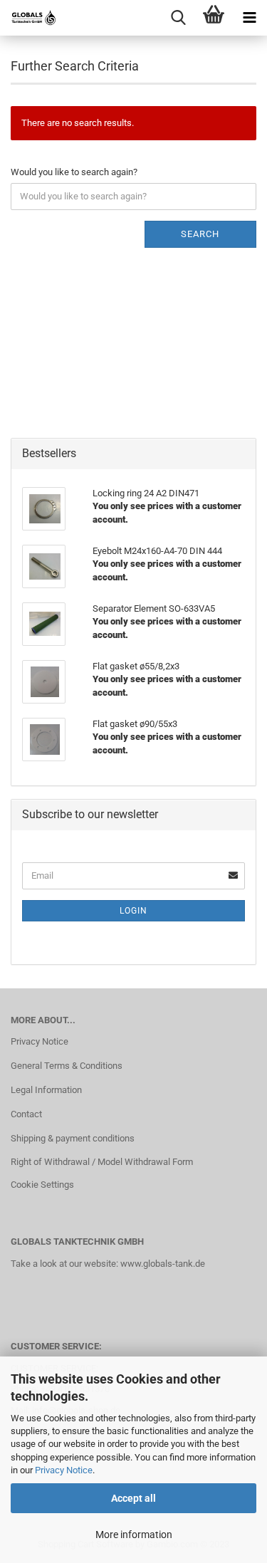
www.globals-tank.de (162, 1263)
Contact (26, 1114)
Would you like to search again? (74, 172)
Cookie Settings (42, 1184)
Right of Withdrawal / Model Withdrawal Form (102, 1161)
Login (133, 911)
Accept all (133, 1498)
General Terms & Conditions (66, 1065)
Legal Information (46, 1089)
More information (133, 1534)
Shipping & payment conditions (73, 1138)
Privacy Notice (64, 1470)
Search (200, 234)
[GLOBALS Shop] (28, 18)
